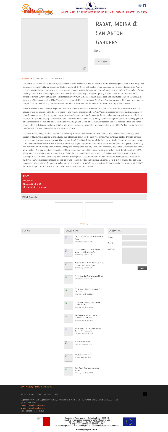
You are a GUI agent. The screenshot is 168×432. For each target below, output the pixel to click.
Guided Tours (68, 12)
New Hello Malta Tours (83, 355)
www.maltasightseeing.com (33, 408)
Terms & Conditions (43, 387)
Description (27, 78)
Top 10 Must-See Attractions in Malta (89, 276)
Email (110, 243)
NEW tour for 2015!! (82, 342)
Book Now (102, 61)
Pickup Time (57, 78)
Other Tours (107, 12)
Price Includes (42, 78)
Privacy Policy (27, 387)
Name (110, 237)
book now (142, 12)
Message (111, 249)
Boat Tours (94, 12)
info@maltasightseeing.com (33, 405)
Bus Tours (82, 12)
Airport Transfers (125, 12)
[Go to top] (145, 394)
